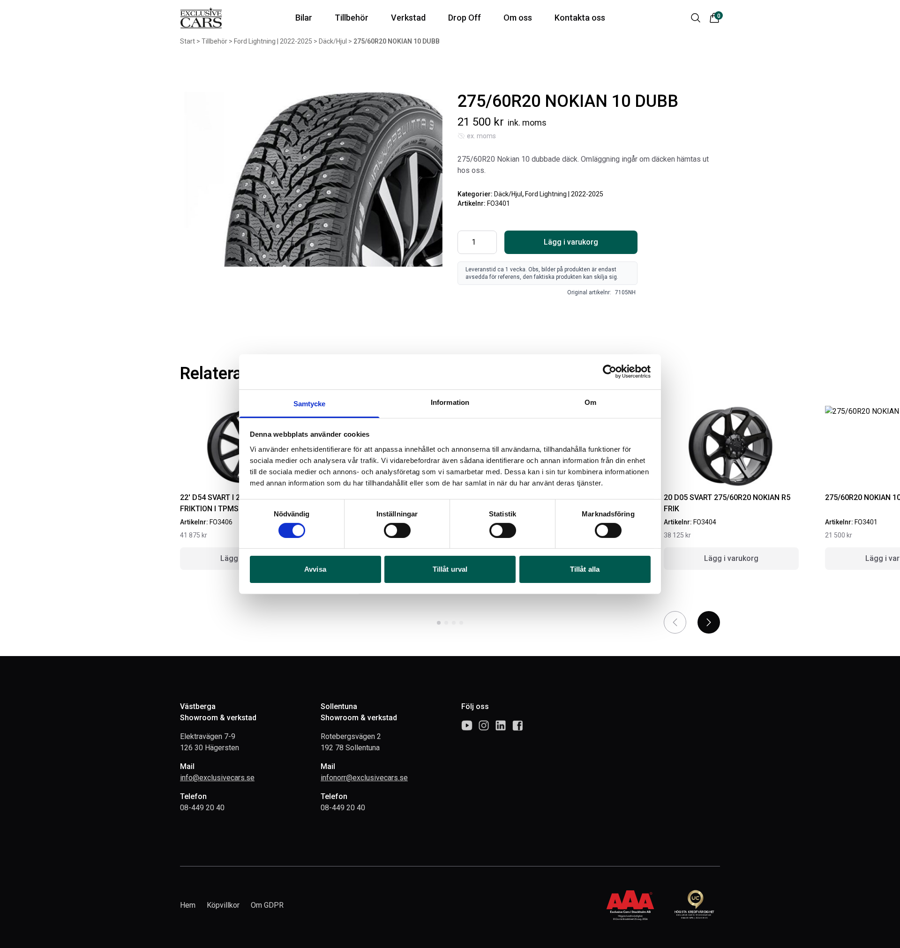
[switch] (397, 530)
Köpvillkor (223, 905)
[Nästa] (709, 622)
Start (187, 41)
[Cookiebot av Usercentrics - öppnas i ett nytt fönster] (610, 372)
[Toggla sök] (695, 17)
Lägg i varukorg (571, 242)
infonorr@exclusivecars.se (364, 777)
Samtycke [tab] (309, 403)
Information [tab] (450, 402)
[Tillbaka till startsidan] (201, 18)
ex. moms (481, 136)
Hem (187, 905)
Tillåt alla (585, 569)
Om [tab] (590, 402)
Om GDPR (267, 905)
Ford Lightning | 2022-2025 (273, 41)
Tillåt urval (450, 569)
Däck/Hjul (333, 41)
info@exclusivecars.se (217, 777)
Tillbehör (214, 41)
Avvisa (315, 569)
